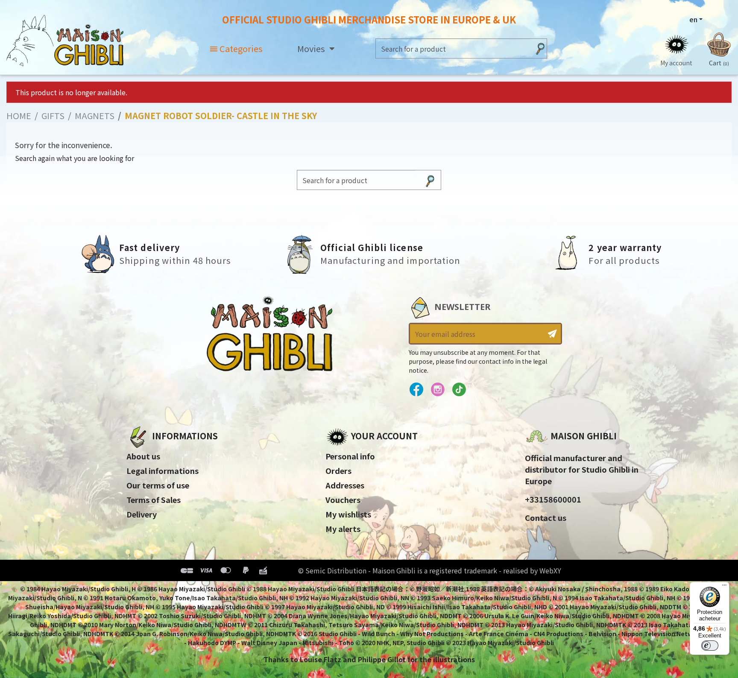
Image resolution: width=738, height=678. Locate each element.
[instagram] (437, 390)
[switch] (709, 645)
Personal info (350, 456)
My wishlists (348, 514)
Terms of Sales (153, 499)
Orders (338, 470)
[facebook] (416, 390)
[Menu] (724, 587)
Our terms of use (157, 485)
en (693, 19)
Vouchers (342, 499)
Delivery (141, 514)
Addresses (344, 485)
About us (143, 456)
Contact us (545, 517)
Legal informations (162, 470)
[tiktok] (458, 390)
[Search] (540, 48)
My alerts (342, 528)
